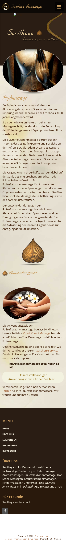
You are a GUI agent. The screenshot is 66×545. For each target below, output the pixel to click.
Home (5, 428)
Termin (6, 391)
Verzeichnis (9, 445)
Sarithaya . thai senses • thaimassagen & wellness (26, 537)
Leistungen (9, 439)
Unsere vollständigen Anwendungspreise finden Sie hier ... (33, 377)
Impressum (9, 451)
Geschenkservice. (47, 350)
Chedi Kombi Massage (36, 333)
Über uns (8, 434)
